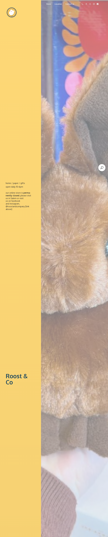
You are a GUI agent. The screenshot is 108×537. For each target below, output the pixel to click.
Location (58, 4)
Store (48, 4)
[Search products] (102, 168)
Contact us (69, 4)
